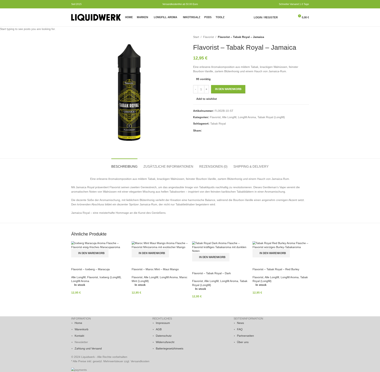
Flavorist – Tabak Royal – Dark (211, 273)
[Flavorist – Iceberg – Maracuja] (99, 245)
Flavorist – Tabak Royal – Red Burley (276, 269)
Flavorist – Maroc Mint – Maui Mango (155, 269)
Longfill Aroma (80, 281)
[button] (90, 253)
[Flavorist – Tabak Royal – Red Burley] (281, 245)
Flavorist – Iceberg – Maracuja (90, 269)
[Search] (283, 17)
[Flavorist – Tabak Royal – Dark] (220, 247)
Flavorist (92, 277)
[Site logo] (96, 17)
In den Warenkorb (228, 89)
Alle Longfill (78, 277)
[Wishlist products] (290, 17)
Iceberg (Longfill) (110, 277)
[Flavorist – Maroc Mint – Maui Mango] (160, 245)
